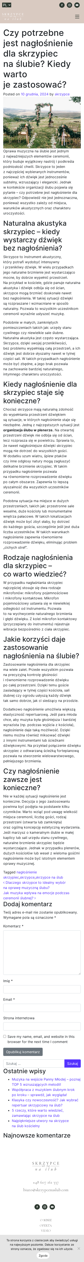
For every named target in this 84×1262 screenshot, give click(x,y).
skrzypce (62, 94)
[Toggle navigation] (77, 16)
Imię (8, 981)
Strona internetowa (18, 1018)
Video (46, 1231)
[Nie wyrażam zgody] (78, 1248)
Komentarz (13, 926)
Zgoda (43, 1255)
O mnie (46, 1220)
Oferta (46, 1225)
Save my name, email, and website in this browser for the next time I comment (41, 1039)
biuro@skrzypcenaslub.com (45, 1190)
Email (9, 999)
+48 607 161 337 (46, 1182)
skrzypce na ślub (49, 877)
